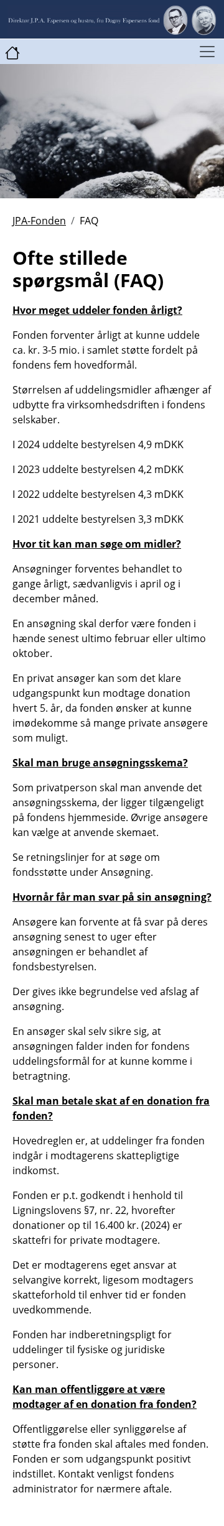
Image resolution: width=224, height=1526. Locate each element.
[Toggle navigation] (207, 51)
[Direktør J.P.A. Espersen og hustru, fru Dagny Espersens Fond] (12, 51)
